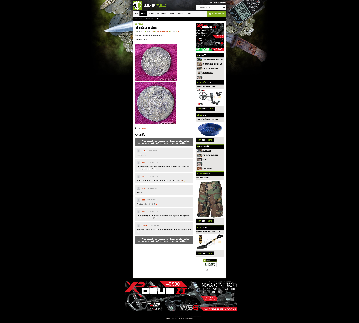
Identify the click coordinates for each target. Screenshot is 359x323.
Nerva (143, 188)
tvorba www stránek (188, 318)
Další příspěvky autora (162, 31)
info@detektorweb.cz (196, 316)
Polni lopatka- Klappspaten (210, 68)
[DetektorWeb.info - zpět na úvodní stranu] (150, 5)
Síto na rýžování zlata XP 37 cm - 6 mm (207, 119)
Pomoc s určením (207, 168)
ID (202, 77)
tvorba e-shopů (178, 318)
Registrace (223, 2)
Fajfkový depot (206, 151)
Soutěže (172, 13)
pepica (143, 176)
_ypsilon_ (144, 151)
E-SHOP (189, 13)
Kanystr (204, 160)
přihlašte (183, 143)
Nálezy (143, 13)
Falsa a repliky (138, 18)
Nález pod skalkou (207, 73)
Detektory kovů (178, 316)
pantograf (144, 225)
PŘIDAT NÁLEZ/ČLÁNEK (217, 14)
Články (151, 13)
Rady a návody (161, 13)
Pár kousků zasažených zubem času (212, 64)
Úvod (136, 13)
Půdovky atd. (149, 18)
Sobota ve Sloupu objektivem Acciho (212, 60)
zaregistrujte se (168, 143)
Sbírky (158, 18)
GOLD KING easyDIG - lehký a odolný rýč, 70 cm (208, 232)
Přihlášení (213, 2)
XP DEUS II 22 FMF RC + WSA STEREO (205, 87)
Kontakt (180, 13)
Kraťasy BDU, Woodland (202, 178)
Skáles (152, 31)
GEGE (143, 200)
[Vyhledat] (224, 7)
